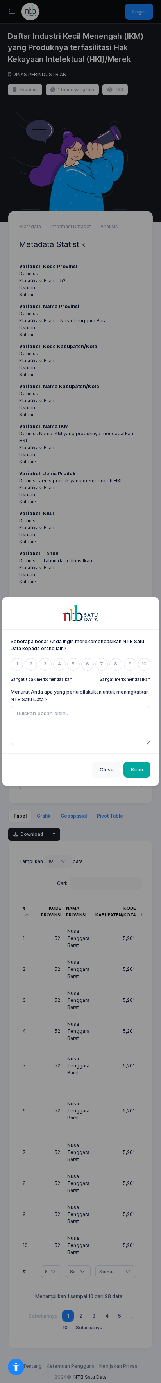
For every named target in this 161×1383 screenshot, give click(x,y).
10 (144, 664)
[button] (16, 1367)
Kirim (137, 769)
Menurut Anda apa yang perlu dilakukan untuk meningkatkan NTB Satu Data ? (80, 695)
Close (107, 769)
